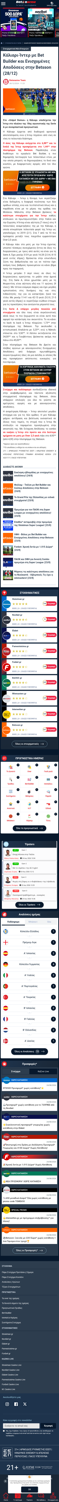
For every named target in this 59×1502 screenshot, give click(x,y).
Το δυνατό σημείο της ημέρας (15, 1303)
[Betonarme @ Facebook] (16, 1404)
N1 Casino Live (8, 1389)
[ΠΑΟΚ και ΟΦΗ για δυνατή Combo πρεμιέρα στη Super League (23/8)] (8, 563)
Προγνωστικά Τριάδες (12, 1308)
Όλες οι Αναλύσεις (27, 1051)
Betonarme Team (17, 80)
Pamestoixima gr (20, 646)
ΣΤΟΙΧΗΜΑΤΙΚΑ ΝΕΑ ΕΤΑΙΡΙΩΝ (13, 43)
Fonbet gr (16, 662)
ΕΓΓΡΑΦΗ (36, 187)
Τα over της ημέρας (10, 1298)
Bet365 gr (17, 678)
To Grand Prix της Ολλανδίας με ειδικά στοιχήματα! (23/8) (34, 499)
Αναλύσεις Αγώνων (11, 1282)
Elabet (15, 630)
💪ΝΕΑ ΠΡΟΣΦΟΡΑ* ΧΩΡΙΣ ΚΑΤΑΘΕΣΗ (22, 1181)
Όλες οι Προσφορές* (27, 1250)
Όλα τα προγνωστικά (27, 828)
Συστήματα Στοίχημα (11, 1322)
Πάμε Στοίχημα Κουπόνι (13, 1277)
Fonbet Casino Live (10, 1384)
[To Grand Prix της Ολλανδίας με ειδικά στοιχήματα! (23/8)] (8, 501)
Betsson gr (17, 725)
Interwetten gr (18, 709)
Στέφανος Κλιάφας (11, 885)
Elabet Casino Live (10, 1375)
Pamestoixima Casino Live (13, 1379)
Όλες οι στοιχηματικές (27, 743)
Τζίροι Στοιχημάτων (11, 1287)
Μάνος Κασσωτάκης (11, 858)
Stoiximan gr (18, 599)
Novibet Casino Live (10, 1370)
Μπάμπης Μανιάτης (11, 899)
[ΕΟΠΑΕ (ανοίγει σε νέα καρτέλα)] (37, 1468)
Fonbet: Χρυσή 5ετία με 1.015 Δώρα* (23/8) (33, 548)
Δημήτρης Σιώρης (10, 872)
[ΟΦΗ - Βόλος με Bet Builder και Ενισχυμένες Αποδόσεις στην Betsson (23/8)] (8, 538)
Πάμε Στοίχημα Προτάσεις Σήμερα (17, 1272)
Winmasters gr (19, 693)
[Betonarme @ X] (25, 1404)
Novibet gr (17, 615)
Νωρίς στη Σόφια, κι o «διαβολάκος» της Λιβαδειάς (34, 881)
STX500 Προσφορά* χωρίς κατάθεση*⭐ (23, 1088)
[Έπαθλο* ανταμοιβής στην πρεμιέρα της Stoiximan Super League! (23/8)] (8, 526)
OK (29, 1489)
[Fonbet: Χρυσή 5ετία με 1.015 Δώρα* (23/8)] (8, 550)
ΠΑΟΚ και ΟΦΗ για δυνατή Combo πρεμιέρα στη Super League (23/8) (32, 561)
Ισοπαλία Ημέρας (10, 1317)
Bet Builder (6, 1313)
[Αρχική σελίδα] (1, 43)
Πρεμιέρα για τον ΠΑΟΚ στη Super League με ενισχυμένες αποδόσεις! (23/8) (32, 512)
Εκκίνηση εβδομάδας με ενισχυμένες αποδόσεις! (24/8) (33, 474)
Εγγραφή (48, 1425)
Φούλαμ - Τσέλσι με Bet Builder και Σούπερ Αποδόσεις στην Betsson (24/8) (32, 488)
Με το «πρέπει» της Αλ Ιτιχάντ (25, 868)
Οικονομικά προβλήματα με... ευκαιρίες (29, 895)
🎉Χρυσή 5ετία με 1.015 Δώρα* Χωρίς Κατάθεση (27, 1164)
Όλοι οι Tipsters (27, 904)
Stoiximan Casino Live (11, 1365)
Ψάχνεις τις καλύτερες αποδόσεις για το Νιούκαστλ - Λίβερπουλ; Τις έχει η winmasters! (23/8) (33, 574)
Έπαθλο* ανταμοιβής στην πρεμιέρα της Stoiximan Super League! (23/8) (33, 524)
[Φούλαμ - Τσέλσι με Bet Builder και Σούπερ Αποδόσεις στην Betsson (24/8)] (8, 488)
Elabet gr (6, 1344)
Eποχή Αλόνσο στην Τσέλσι (23, 854)
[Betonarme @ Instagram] (7, 1404)
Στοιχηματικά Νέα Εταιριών (16, 49)
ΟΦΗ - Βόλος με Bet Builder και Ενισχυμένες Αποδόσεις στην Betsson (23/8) (34, 537)
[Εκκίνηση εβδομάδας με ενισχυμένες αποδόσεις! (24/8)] (8, 476)
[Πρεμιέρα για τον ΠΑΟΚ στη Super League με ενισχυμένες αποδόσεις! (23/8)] (8, 513)
